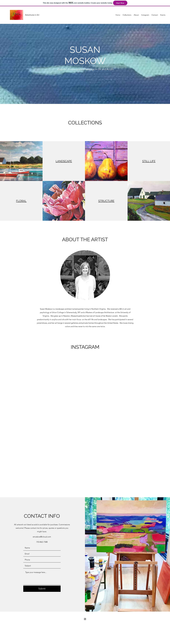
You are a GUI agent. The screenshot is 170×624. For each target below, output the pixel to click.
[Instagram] (85, 619)
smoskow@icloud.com (42, 537)
